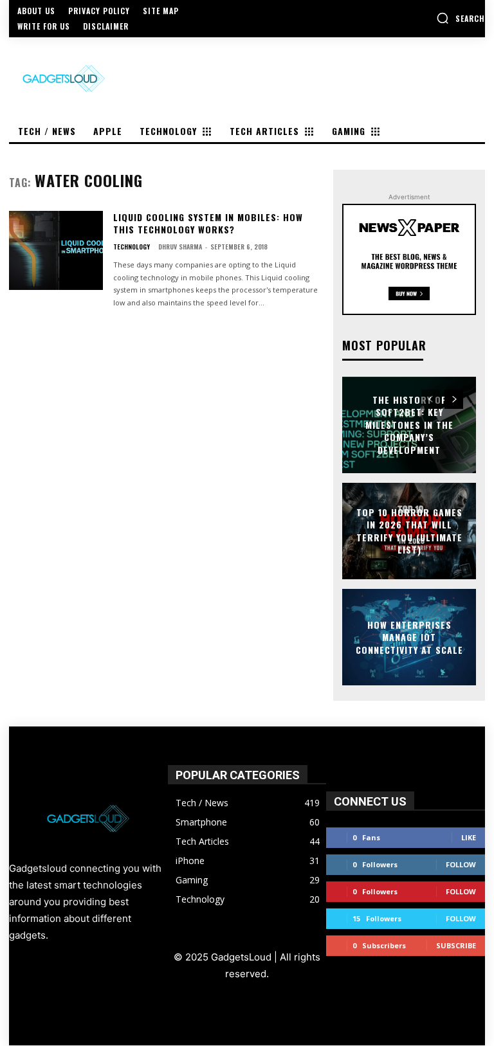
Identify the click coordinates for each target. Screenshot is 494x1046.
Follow (461, 864)
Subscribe (456, 945)
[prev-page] (430, 399)
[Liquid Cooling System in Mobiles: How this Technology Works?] (56, 250)
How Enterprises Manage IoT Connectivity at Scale (409, 636)
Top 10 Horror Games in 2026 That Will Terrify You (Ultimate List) (409, 530)
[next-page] (453, 399)
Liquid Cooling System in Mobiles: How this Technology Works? (208, 223)
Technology (131, 247)
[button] (460, 18)
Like (468, 837)
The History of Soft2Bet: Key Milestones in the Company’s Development (409, 424)
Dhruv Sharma (180, 246)
